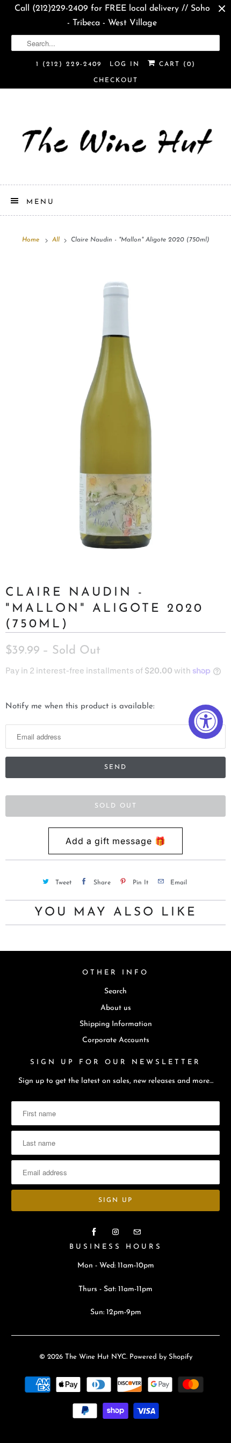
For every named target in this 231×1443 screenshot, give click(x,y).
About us (115, 1008)
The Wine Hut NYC (95, 1356)
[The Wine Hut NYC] (115, 141)
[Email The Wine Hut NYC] (137, 1232)
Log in (125, 64)
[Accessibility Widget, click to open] (206, 722)
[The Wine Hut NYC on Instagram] (115, 1232)
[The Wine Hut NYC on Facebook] (94, 1232)
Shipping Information (116, 1024)
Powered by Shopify (160, 1356)
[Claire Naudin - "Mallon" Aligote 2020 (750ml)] (115, 410)
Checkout (115, 80)
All (57, 240)
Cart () (176, 64)
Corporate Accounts (115, 1040)
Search (115, 991)
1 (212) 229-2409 (69, 64)
